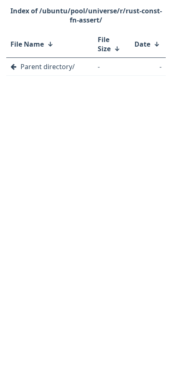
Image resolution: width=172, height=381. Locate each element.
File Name (27, 44)
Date (142, 44)
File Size (104, 44)
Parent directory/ (47, 66)
